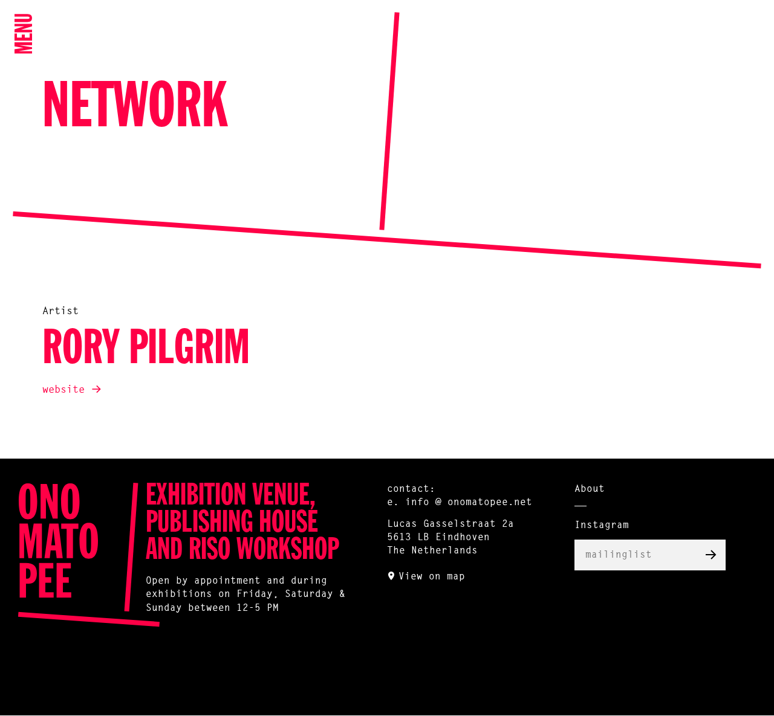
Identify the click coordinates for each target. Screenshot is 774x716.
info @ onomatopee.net (468, 503)
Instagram (601, 526)
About (589, 489)
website (63, 390)
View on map (431, 577)
